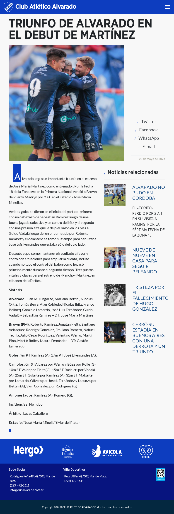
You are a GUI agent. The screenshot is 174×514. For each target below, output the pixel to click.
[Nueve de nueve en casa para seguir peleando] (115, 257)
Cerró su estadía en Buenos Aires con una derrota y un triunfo (148, 338)
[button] (145, 121)
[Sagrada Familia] (68, 451)
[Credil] (146, 451)
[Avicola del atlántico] (107, 451)
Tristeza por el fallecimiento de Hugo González (150, 298)
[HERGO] (28, 451)
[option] (28, 451)
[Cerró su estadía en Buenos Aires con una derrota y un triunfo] (115, 332)
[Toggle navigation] (168, 7)
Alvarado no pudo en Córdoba (148, 192)
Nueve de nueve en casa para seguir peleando (144, 260)
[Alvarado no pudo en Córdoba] (115, 195)
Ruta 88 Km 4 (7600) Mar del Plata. (85, 476)
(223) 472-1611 (19, 485)
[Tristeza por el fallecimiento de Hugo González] (115, 294)
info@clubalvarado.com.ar (27, 490)
